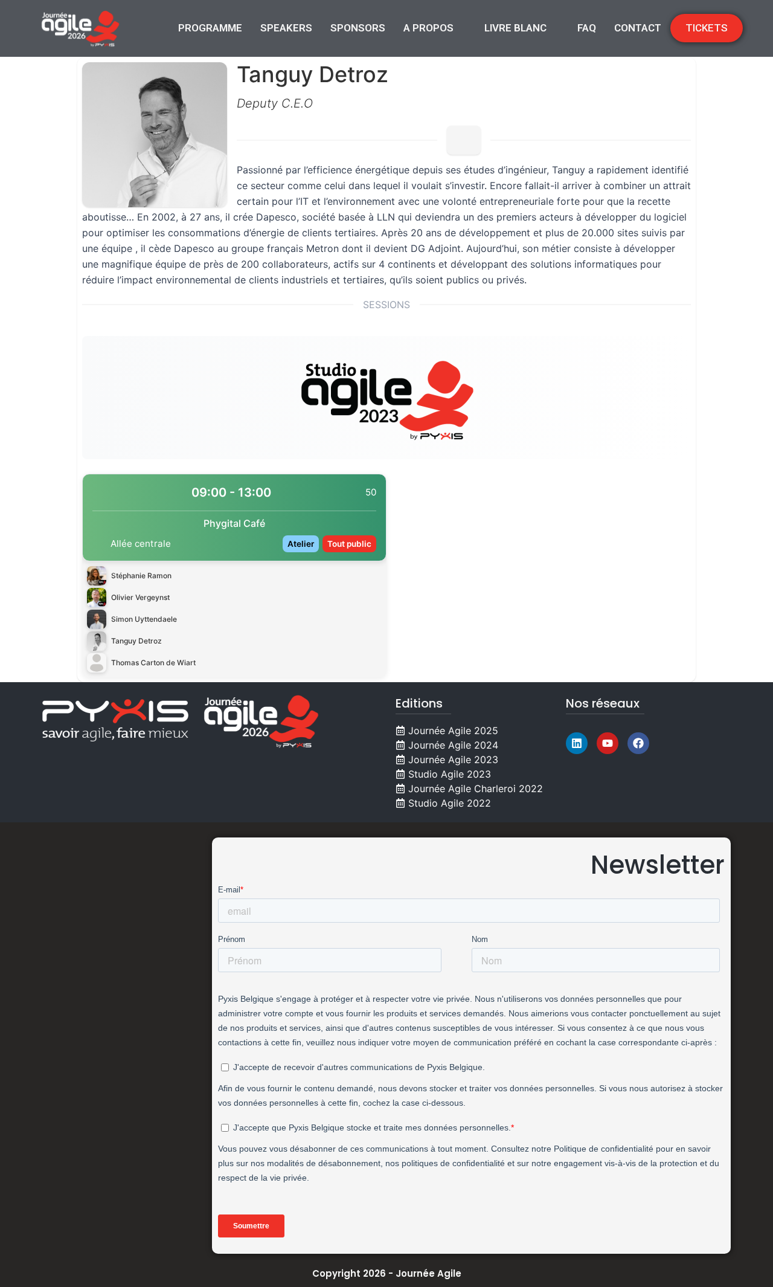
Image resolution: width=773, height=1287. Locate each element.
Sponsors (357, 28)
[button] (434, 28)
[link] (234, 575)
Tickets (706, 28)
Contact (637, 28)
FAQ (586, 28)
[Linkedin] (577, 743)
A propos (428, 28)
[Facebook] (638, 743)
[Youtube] (607, 743)
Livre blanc (515, 28)
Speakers (286, 28)
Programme (210, 28)
